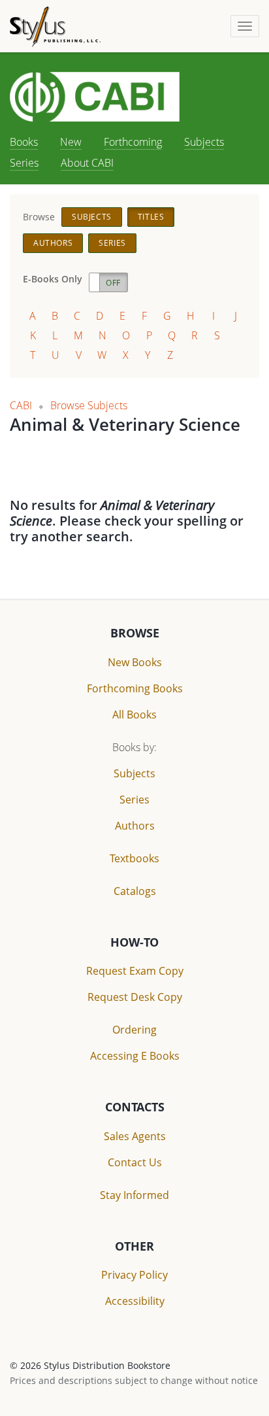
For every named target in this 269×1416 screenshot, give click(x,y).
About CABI (87, 163)
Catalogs (135, 891)
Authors (52, 242)
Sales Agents (135, 1136)
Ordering (134, 1029)
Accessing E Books (135, 1056)
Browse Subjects (88, 405)
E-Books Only (52, 279)
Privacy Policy (134, 1275)
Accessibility (135, 1301)
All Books (134, 714)
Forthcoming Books (135, 688)
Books (24, 142)
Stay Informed (134, 1195)
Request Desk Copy (134, 997)
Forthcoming (133, 142)
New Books (135, 662)
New (71, 142)
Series (24, 163)
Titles (151, 216)
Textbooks (134, 858)
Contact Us (135, 1162)
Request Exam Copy (134, 971)
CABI (21, 405)
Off (113, 282)
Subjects (204, 142)
